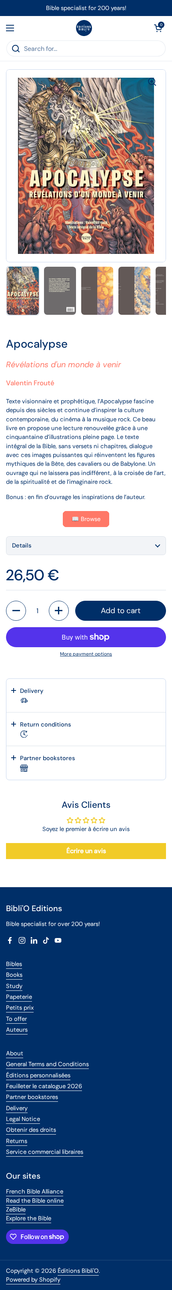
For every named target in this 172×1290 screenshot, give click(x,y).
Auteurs (17, 1030)
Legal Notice (23, 1119)
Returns (16, 1141)
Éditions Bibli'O (78, 1271)
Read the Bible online (35, 1201)
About (14, 1053)
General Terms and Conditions (47, 1064)
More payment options (86, 654)
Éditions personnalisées (38, 1075)
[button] (158, 28)
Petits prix (20, 1008)
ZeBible (16, 1209)
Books (14, 975)
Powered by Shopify (33, 1280)
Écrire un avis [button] (86, 851)
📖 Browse (86, 519)
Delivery (17, 1108)
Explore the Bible (28, 1218)
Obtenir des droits (31, 1130)
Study (14, 986)
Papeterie (19, 997)
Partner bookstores (32, 1097)
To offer (16, 1019)
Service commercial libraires (44, 1152)
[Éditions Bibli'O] (84, 28)
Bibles (14, 964)
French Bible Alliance (34, 1191)
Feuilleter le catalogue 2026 (44, 1086)
